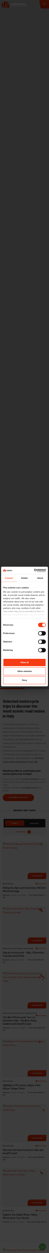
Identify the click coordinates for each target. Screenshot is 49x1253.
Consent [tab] (9, 578)
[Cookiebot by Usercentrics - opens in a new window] (34, 570)
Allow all (24, 662)
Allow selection (24, 671)
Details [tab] (24, 578)
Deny (24, 680)
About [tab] (40, 578)
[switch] (42, 633)
